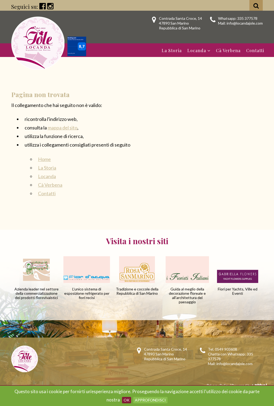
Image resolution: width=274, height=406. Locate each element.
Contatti (255, 50)
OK (127, 400)
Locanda (196, 50)
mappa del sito (62, 128)
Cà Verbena (228, 50)
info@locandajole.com (245, 23)
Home (44, 159)
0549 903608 (226, 349)
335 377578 (247, 18)
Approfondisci (150, 400)
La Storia (172, 50)
